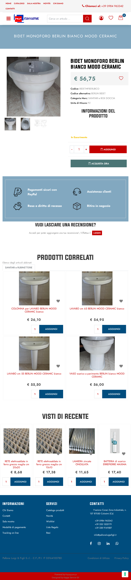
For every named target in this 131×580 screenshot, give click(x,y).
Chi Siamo (8, 510)
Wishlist (50, 521)
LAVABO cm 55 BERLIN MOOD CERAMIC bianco (34, 374)
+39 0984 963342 (112, 6)
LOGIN (97, 233)
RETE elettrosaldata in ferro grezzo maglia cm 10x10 (49, 464)
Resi (48, 532)
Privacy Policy (121, 558)
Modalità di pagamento (14, 527)
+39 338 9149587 (103, 527)
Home (8, 3)
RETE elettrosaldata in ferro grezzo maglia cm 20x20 (16, 464)
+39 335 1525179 (103, 524)
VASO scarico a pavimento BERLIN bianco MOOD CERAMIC (97, 375)
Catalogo (19, 3)
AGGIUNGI (51, 329)
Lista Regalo (52, 527)
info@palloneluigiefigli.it (105, 535)
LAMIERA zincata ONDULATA (82, 463)
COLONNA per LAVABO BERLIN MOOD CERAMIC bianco (34, 310)
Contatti (10, 8)
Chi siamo (58, 3)
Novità (46, 3)
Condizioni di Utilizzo (99, 558)
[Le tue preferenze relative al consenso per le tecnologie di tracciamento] (125, 574)
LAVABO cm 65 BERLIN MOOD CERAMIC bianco (97, 308)
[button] (33, 86)
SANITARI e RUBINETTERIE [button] (18, 267)
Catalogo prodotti (55, 510)
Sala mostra (34, 3)
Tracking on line (11, 532)
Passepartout (71, 574)
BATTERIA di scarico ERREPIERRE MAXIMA (114, 463)
